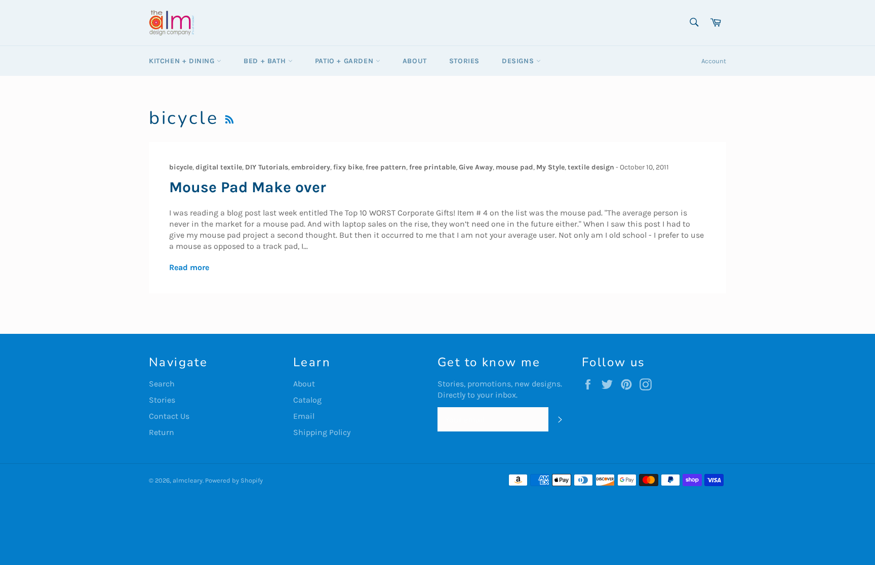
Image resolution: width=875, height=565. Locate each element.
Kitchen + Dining (183, 61)
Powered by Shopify (234, 480)
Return (161, 432)
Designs (519, 61)
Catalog (307, 400)
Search (162, 383)
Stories (464, 61)
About (415, 61)
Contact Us (169, 416)
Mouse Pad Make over (247, 187)
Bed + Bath (266, 61)
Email (303, 416)
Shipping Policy (321, 432)
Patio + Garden (345, 61)
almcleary (188, 480)
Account (713, 61)
